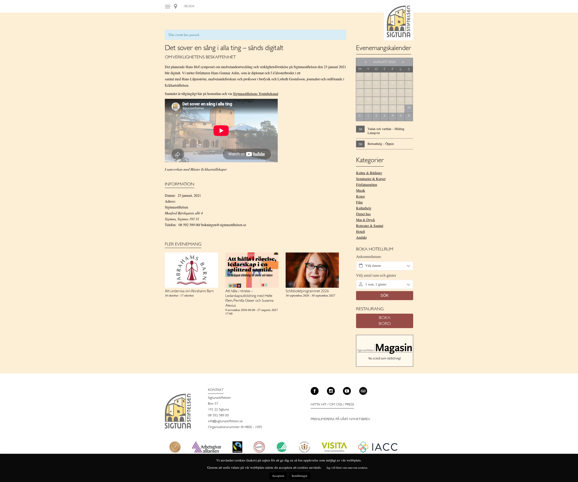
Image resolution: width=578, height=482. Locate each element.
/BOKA (189, 6)
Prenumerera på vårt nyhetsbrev (340, 419)
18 (368, 99)
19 (376, 99)
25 (368, 107)
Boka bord (385, 321)
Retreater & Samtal (369, 225)
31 (392, 75)
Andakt (361, 237)
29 (376, 75)
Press (349, 404)
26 (376, 107)
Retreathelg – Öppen (381, 143)
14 (392, 91)
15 (401, 91)
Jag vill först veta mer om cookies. (347, 468)
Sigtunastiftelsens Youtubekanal (255, 93)
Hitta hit (318, 404)
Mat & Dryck (365, 219)
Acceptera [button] (278, 476)
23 (409, 99)
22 (401, 99)
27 (360, 75)
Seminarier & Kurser (371, 178)
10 (360, 91)
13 (384, 91)
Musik (360, 190)
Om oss (335, 404)
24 (360, 107)
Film (359, 202)
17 (360, 99)
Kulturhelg (363, 208)
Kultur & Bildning (369, 172)
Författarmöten (366, 184)
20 (384, 99)
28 (368, 75)
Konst (360, 196)
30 (384, 75)
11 (368, 91)
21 (392, 99)
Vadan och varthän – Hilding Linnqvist (386, 131)
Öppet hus (363, 213)
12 (376, 91)
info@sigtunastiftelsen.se (225, 421)
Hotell (360, 231)
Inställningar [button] (299, 476)
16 (409, 91)
